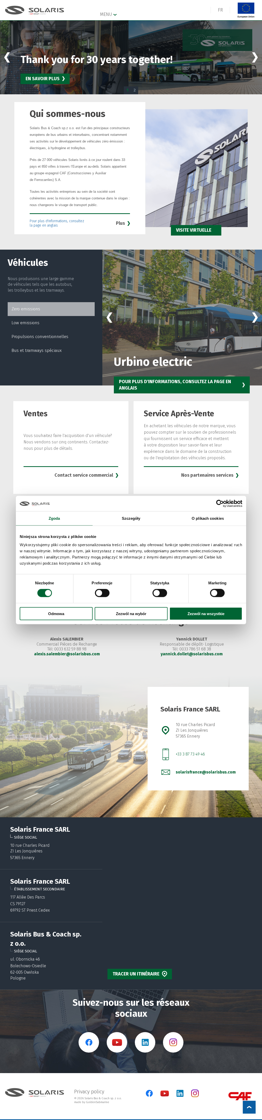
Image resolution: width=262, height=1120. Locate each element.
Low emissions (25, 322)
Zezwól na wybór (131, 613)
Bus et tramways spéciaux (37, 350)
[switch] (102, 593)
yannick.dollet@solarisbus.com (192, 653)
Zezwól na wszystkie (206, 613)
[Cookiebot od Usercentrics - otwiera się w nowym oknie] (220, 503)
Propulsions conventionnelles (40, 336)
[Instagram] (195, 1096)
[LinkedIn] (180, 1093)
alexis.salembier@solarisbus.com (67, 653)
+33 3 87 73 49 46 (190, 754)
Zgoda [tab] (54, 518)
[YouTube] (164, 1095)
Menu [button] (106, 14)
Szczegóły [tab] (131, 518)
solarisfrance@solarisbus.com (206, 772)
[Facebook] (149, 1093)
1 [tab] (127, 90)
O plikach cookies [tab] (208, 518)
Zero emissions (26, 309)
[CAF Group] (240, 1096)
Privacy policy (89, 1091)
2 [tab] (135, 90)
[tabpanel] (131, 57)
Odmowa (56, 613)
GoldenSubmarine (97, 1102)
